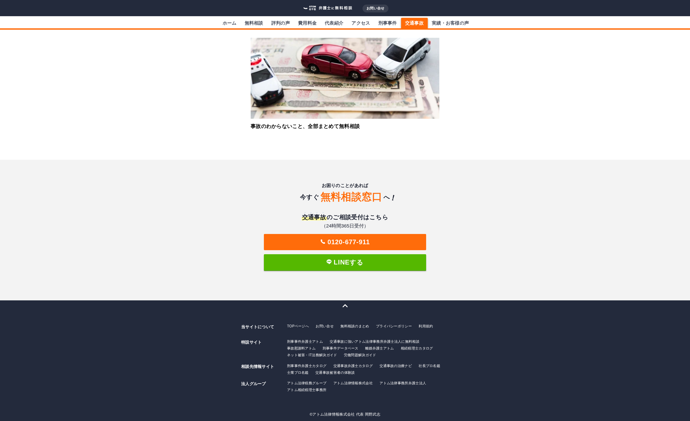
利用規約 (426, 326)
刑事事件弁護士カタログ (306, 366)
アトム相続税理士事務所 (306, 390)
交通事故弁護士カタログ (353, 366)
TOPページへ (298, 326)
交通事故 (414, 23)
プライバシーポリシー (394, 326)
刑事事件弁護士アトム (305, 341)
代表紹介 (334, 23)
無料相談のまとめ (354, 326)
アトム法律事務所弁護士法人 (403, 383)
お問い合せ (376, 8)
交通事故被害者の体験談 (335, 373)
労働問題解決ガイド (360, 355)
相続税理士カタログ (417, 348)
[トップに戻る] (345, 305)
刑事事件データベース (340, 348)
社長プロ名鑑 (429, 366)
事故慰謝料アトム (301, 348)
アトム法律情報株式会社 (353, 383)
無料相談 (254, 23)
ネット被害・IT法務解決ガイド (312, 355)
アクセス (360, 23)
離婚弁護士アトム (379, 348)
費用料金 (307, 23)
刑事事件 (387, 23)
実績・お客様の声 (450, 23)
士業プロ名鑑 (298, 373)
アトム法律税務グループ (306, 383)
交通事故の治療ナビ (396, 366)
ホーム (230, 23)
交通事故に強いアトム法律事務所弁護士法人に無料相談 (374, 341)
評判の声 (280, 23)
